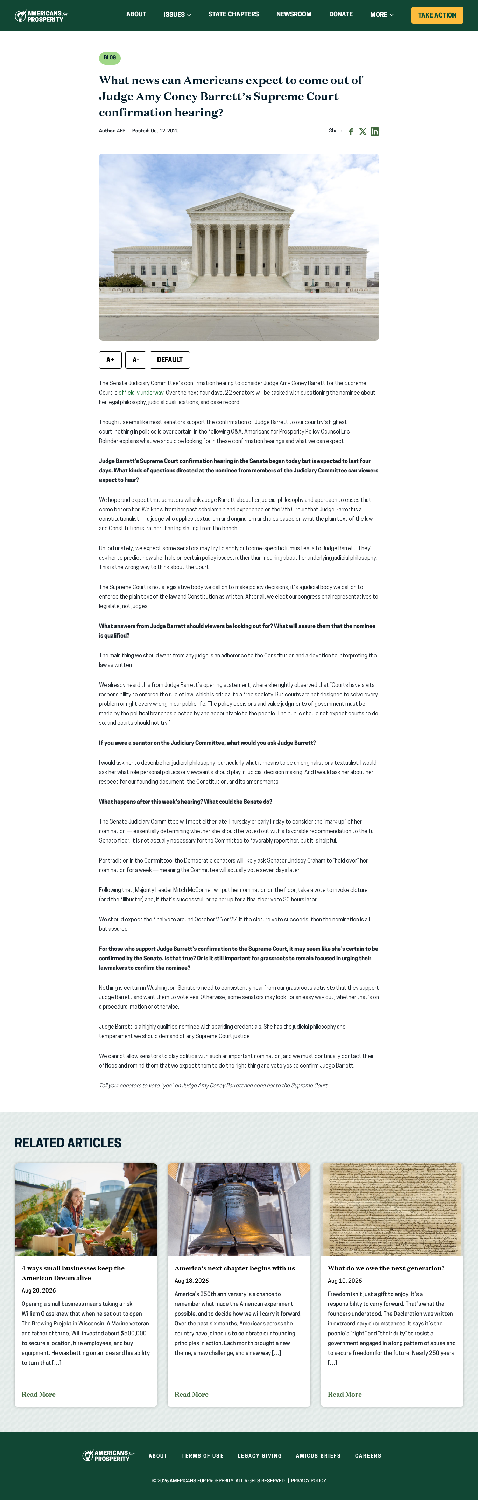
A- (136, 360)
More (378, 15)
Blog (110, 58)
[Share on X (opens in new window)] (363, 131)
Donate (341, 16)
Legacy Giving (260, 1456)
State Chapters (234, 15)
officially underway (141, 393)
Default (170, 360)
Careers (368, 1456)
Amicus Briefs (318, 1456)
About (136, 15)
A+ (110, 360)
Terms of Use (203, 1456)
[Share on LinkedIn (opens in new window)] (375, 131)
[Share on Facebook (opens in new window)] (351, 131)
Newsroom (294, 15)
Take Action (440, 18)
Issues (174, 15)
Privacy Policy (308, 1481)
